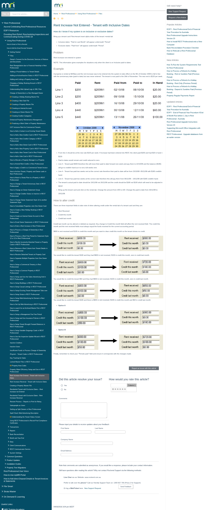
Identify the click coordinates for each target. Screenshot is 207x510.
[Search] (46, 13)
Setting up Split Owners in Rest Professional (25, 409)
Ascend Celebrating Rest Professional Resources (25, 27)
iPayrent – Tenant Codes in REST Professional (26, 354)
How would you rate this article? (129, 379)
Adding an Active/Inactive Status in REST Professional (29, 75)
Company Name (67, 439)
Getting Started (15, 52)
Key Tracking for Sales (18, 358)
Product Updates (13, 460)
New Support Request (92, 488)
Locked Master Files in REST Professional (25, 362)
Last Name (99, 428)
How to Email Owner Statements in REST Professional (29, 222)
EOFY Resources (11, 31)
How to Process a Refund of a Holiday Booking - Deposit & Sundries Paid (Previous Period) (184, 89)
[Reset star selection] (113, 389)
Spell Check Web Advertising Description (24, 413)
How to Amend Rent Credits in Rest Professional (27, 164)
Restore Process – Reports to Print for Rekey (25, 402)
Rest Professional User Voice (16, 471)
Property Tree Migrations (16, 468)
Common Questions (15, 456)
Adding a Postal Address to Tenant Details (24, 72)
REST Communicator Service (20, 449)
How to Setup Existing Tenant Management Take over (28, 290)
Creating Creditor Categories (22, 116)
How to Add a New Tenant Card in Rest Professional (28, 152)
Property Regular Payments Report (180, 96)
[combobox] (27, 13)
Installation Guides (14, 464)
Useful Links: (7, 504)
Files (12, 56)
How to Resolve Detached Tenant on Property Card (27, 254)
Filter (5, 14)
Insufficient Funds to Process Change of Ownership (28, 350)
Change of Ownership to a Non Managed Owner (26, 93)
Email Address (66, 451)
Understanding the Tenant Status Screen (26, 417)
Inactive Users (15, 347)
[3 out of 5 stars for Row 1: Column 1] (120, 389)
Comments (63, 398)
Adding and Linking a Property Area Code (24, 79)
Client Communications (18, 445)
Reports (12, 431)
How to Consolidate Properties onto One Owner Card (28, 206)
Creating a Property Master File (23, 104)
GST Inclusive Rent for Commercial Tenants (25, 127)
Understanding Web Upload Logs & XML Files (26, 89)
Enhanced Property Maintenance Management (26, 120)
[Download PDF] (58, 18)
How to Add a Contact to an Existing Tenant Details (28, 131)
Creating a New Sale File (20, 101)
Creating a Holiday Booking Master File (25, 97)
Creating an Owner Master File (22, 112)
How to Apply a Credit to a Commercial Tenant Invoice (28, 168)
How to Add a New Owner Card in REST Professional (28, 145)
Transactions (14, 427)
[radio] (113, 389)
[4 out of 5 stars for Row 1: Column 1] (122, 389)
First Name (65, 428)
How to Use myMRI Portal (15, 475)
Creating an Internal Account (22, 108)
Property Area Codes (19, 366)
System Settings (15, 453)
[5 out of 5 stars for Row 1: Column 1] (125, 389)
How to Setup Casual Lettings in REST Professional (28, 287)
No (65, 389)
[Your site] (17, 3)
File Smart (8, 486)
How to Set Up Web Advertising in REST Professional (28, 304)
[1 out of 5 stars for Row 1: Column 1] (115, 389)
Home (56, 14)
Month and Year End (17, 438)
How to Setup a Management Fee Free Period (26, 314)
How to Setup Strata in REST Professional (24, 294)
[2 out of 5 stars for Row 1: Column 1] (118, 389)
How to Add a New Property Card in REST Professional (29, 149)
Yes (65, 385)
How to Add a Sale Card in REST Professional (26, 156)
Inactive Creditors (16, 343)
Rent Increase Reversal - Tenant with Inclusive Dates (28, 382)
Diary (11, 442)
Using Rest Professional (16, 41)
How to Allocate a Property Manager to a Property (27, 160)
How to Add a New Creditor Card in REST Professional (29, 135)
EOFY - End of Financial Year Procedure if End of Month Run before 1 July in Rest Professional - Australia (185, 116)
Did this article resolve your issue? (80, 379)
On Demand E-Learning (14, 497)
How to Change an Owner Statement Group (25, 190)
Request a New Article (177, 17)
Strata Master (10, 491)
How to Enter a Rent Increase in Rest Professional (27, 226)
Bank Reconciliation (17, 434)
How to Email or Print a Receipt (17, 44)
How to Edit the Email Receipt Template (19, 48)
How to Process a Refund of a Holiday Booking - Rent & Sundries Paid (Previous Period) (183, 74)
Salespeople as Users (17, 405)
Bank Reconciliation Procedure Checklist (183, 48)
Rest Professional (12, 23)
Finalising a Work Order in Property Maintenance (29, 123)
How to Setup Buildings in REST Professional (26, 283)
